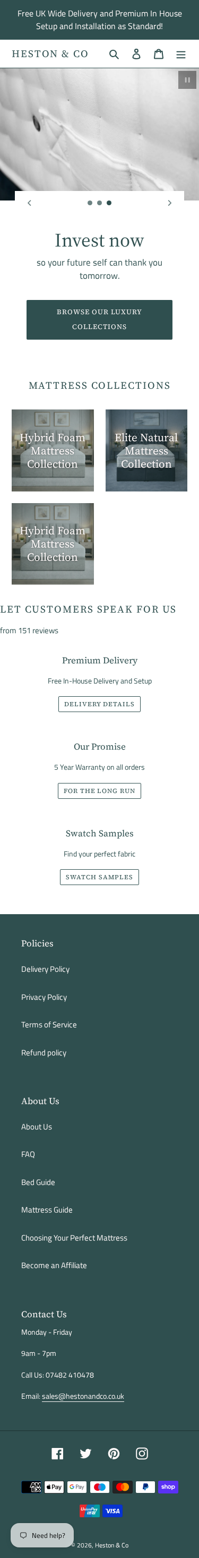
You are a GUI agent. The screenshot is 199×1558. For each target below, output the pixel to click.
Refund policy (43, 1052)
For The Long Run (99, 791)
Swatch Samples (99, 877)
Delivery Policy (45, 969)
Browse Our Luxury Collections (100, 319)
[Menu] (181, 53)
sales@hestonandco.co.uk (83, 1395)
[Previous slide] (29, 202)
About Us (36, 1126)
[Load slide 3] (109, 203)
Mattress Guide (47, 1210)
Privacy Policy (44, 997)
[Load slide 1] (90, 203)
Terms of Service (49, 1024)
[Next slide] (169, 202)
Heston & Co (50, 54)
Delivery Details (99, 704)
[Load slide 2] (99, 203)
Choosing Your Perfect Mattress (74, 1238)
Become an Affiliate (54, 1265)
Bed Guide (38, 1182)
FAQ (28, 1154)
